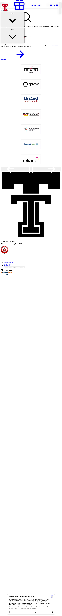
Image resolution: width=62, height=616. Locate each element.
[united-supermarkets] (31, 104)
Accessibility (7, 265)
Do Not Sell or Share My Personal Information (14, 267)
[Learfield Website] (6, 271)
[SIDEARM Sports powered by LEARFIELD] (7, 275)
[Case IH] (31, 119)
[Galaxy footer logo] (31, 89)
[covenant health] (31, 149)
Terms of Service (8, 262)
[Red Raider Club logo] (31, 74)
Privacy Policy (7, 264)
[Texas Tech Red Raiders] (5, 11)
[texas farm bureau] (31, 134)
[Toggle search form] (59, 8)
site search (55, 45)
